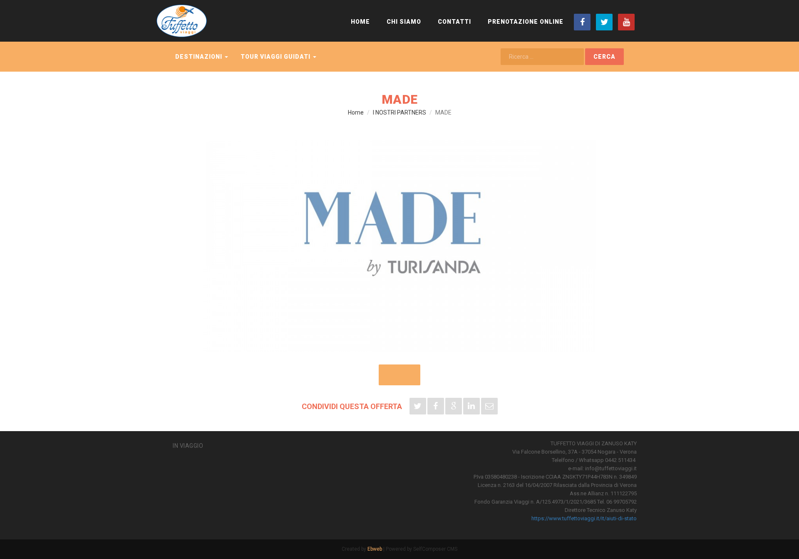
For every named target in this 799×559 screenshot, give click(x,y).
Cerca (604, 56)
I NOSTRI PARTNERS (399, 112)
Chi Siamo (404, 21)
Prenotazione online (525, 21)
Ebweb (374, 549)
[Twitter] (604, 22)
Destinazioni (199, 56)
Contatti (454, 21)
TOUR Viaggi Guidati (276, 56)
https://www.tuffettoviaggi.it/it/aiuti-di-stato (584, 518)
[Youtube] (626, 22)
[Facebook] (582, 22)
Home (360, 21)
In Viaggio (188, 445)
